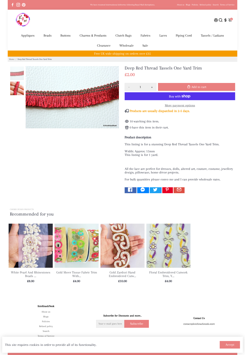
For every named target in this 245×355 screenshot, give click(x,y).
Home (11, 59)
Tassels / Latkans (212, 35)
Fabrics (145, 35)
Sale (145, 45)
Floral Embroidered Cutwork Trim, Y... (168, 274)
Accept (229, 344)
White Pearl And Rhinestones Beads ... (30, 274)
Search (216, 5)
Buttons (65, 35)
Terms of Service (227, 5)
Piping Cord (184, 35)
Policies (195, 5)
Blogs (188, 5)
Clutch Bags (124, 35)
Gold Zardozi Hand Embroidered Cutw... (122, 274)
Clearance (103, 45)
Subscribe (136, 323)
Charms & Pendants (93, 35)
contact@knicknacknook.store (199, 323)
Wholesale (126, 45)
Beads (48, 35)
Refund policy (205, 5)
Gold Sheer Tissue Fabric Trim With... (76, 274)
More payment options (180, 105)
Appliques (28, 35)
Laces (163, 35)
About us (180, 5)
